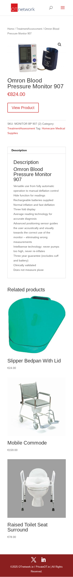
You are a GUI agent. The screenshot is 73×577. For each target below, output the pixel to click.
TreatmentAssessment (29, 28)
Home (10, 28)
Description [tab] (19, 150)
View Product (23, 108)
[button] (59, 44)
